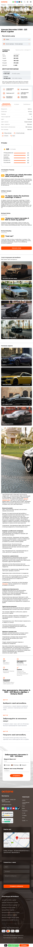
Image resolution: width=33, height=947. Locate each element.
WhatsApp (16, 765)
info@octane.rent (6, 804)
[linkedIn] (16, 808)
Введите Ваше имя (10, 759)
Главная (3, 4)
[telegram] (17, 2)
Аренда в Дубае (9, 900)
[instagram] (15, 2)
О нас (23, 813)
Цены (23, 800)
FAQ (23, 806)
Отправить (16, 775)
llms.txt (20, 937)
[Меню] (30, 2)
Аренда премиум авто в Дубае (10, 917)
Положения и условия (10, 937)
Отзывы (24, 815)
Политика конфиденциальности (13, 935)
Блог (23, 808)
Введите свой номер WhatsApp (14, 768)
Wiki (23, 817)
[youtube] (13, 808)
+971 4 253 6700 (6, 801)
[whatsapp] (13, 2)
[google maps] (21, 2)
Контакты (24, 810)
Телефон (8, 765)
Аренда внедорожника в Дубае (10, 912)
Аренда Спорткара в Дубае (9, 915)
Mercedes (20, 4)
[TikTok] (19, 808)
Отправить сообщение (16, 886)
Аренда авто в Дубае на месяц (10, 920)
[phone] (19, 2)
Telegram (23, 765)
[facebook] (11, 808)
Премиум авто (12, 4)
